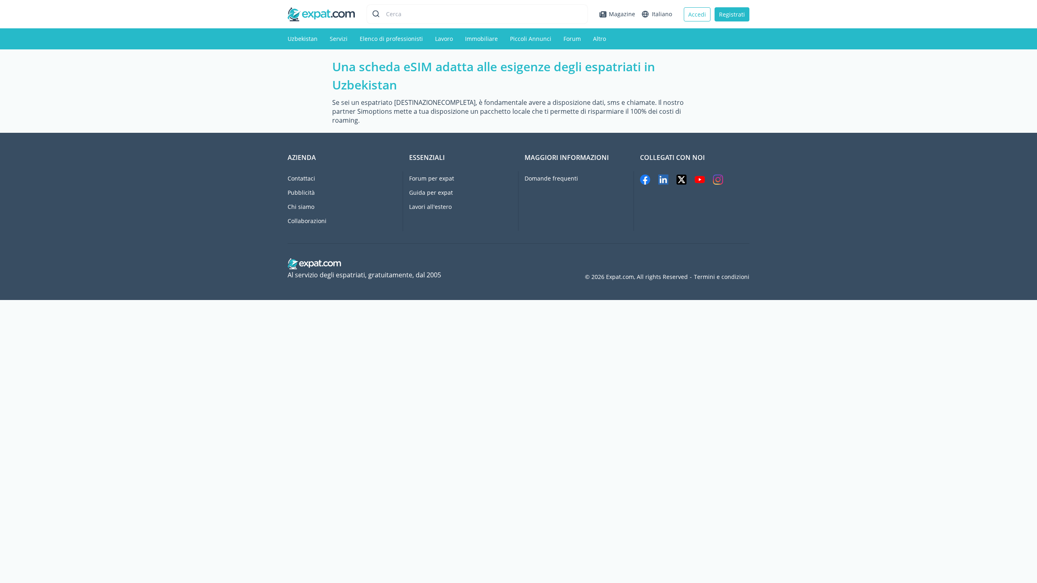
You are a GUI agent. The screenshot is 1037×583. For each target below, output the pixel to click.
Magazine (622, 14)
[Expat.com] (321, 13)
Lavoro (444, 39)
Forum (572, 39)
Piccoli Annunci (530, 39)
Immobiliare (481, 39)
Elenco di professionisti (391, 39)
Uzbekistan (303, 39)
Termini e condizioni (721, 277)
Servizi (339, 39)
